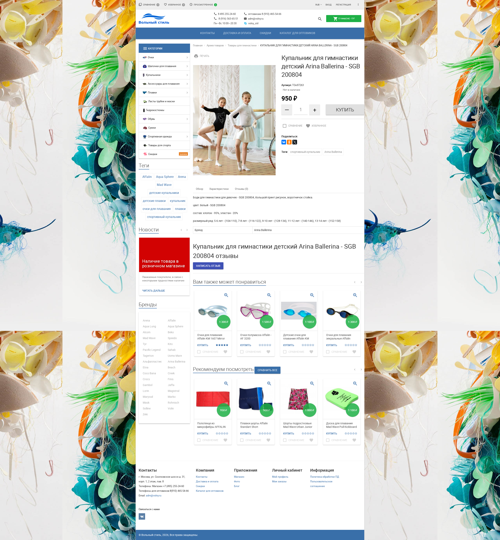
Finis (170, 379)
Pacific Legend (152, 350)
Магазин (239, 476)
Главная (198, 45)
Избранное (174, 4)
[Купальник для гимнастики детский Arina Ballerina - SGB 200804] (234, 120)
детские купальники (164, 193)
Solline (147, 408)
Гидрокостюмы (154, 110)
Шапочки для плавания (161, 66)
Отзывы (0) (241, 189)
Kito (170, 344)
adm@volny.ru (253, 18)
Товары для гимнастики (242, 45)
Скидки (265, 33)
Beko (171, 332)
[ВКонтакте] (283, 142)
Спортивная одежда (159, 136)
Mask (146, 402)
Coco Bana (149, 373)
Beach (171, 367)
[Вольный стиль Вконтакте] (142, 516)
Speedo (172, 338)
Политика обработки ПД (324, 476)
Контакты (207, 33)
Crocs (146, 379)
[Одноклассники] (289, 142)
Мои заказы (279, 481)
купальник (178, 201)
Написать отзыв (208, 266)
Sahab (172, 350)
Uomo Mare (175, 355)
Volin (171, 408)
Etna (145, 367)
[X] (294, 142)
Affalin (147, 177)
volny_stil (253, 23)
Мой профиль (280, 476)
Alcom (146, 332)
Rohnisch (173, 402)
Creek (171, 373)
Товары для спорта (159, 145)
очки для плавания (157, 209)
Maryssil (148, 397)
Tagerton (148, 355)
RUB (317, 4)
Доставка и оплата (237, 33)
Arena (182, 177)
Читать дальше (153, 290)
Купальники (153, 75)
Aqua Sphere (165, 177)
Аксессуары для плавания (163, 83)
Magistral (173, 391)
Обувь (151, 119)
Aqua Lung (149, 326)
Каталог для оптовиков (297, 33)
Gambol (147, 385)
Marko (172, 397)
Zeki (145, 414)
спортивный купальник (164, 217)
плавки (180, 209)
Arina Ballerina (176, 361)
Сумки (152, 127)
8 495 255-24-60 (225, 14)
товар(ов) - (343, 18)
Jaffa (171, 385)
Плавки (152, 92)
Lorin (146, 391)
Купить (202, 345)
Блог (236, 486)
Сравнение (149, 4)
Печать (201, 56)
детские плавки (154, 201)
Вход (328, 4)
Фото (237, 481)
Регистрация (343, 4)
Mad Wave (164, 185)
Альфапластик (152, 361)
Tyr (145, 344)
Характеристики (219, 189)
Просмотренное (202, 4)
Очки (150, 57)
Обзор (199, 189)
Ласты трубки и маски (161, 101)
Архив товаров (215, 45)
